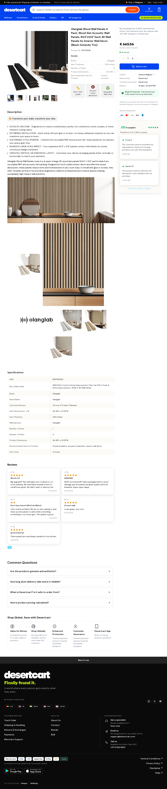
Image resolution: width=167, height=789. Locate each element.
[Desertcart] (14, 10)
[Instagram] (148, 701)
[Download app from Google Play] (13, 771)
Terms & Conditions (151, 758)
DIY (62, 18)
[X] (154, 701)
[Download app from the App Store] (33, 771)
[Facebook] (160, 701)
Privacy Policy (154, 763)
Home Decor (22, 18)
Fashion (53, 18)
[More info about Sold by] (154, 74)
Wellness (8, 18)
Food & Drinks (39, 18)
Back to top (83, 660)
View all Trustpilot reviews (139, 188)
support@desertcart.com (122, 736)
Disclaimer (156, 768)
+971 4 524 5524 (117, 747)
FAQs (159, 773)
